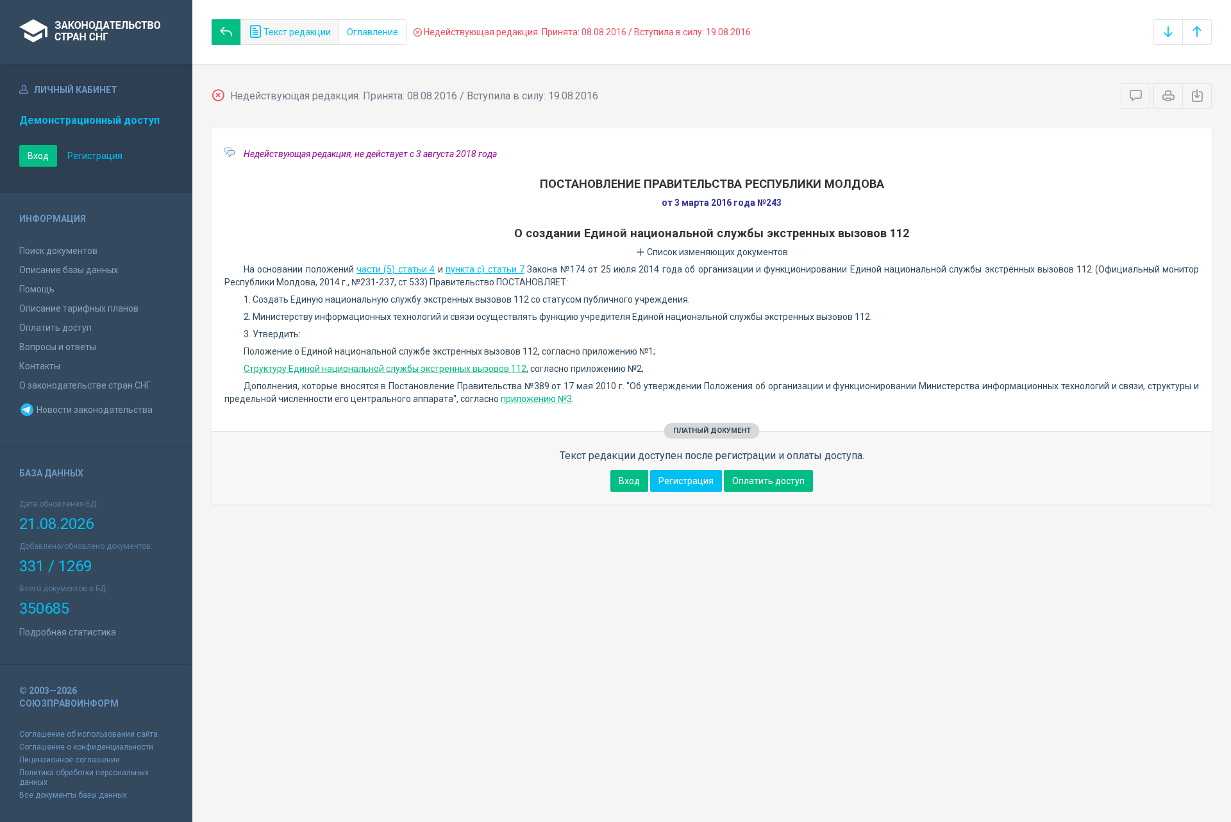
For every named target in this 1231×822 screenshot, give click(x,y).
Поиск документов (58, 251)
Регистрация (94, 156)
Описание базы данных (68, 270)
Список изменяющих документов (716, 252)
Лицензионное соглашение (69, 759)
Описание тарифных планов (78, 308)
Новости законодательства (94, 410)
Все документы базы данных (73, 795)
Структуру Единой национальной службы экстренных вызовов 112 (385, 369)
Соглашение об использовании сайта (88, 734)
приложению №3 (536, 399)
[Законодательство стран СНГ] (96, 32)
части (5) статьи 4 (395, 269)
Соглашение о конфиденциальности (86, 746)
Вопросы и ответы (57, 347)
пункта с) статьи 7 (485, 269)
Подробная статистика (67, 632)
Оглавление (372, 32)
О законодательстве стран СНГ (85, 385)
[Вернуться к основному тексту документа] (226, 32)
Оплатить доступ (55, 328)
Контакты (39, 366)
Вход (38, 156)
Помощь (36, 289)
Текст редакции (296, 32)
